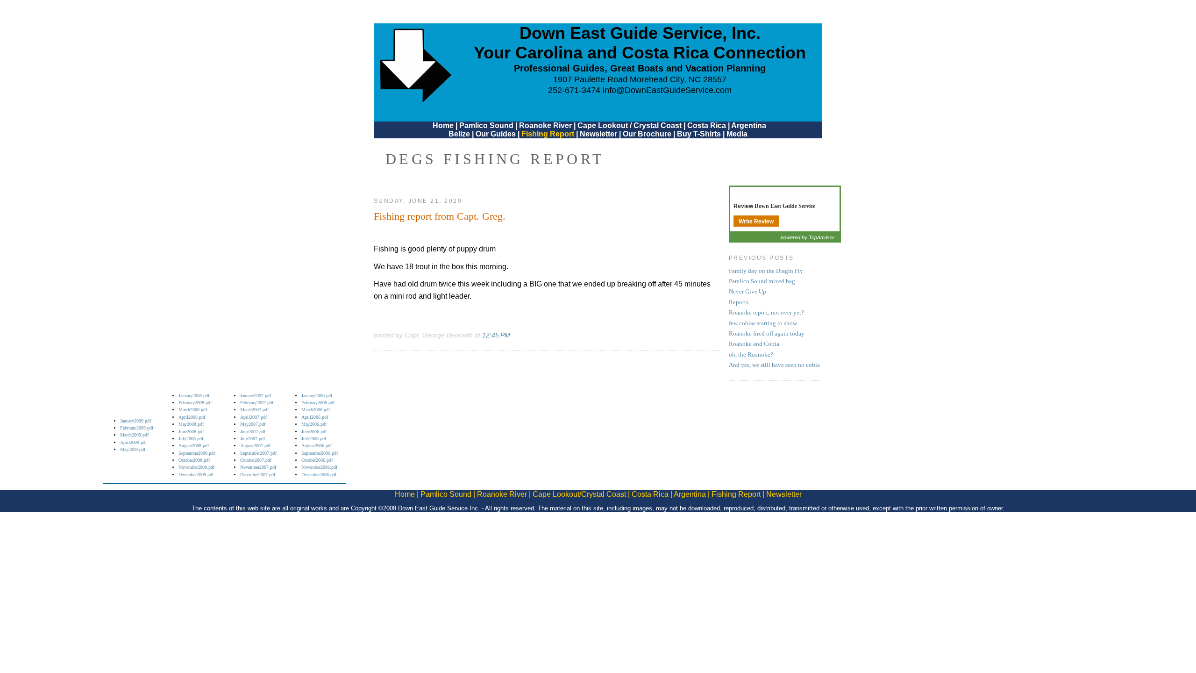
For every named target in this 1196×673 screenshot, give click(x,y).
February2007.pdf (256, 402)
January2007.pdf (255, 395)
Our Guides (496, 134)
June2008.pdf (191, 431)
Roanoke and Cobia (754, 344)
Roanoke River (545, 125)
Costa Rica (706, 125)
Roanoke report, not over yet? (766, 312)
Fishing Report (548, 134)
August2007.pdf (255, 445)
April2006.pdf (314, 417)
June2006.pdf (314, 431)
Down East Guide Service (785, 206)
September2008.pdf (196, 453)
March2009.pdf (134, 434)
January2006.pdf (316, 395)
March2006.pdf (315, 409)
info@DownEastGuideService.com (667, 90)
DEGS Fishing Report (495, 158)
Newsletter (598, 134)
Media (737, 134)
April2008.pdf (191, 417)
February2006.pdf (318, 402)
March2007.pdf (254, 409)
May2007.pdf (252, 424)
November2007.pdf (258, 467)
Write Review (756, 221)
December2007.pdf (257, 474)
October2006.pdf (317, 460)
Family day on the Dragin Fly (766, 271)
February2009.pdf (136, 427)
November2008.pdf (196, 467)
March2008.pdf (192, 409)
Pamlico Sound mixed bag (762, 281)
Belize (459, 134)
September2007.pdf (258, 453)
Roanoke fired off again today (766, 333)
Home (443, 125)
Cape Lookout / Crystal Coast (629, 125)
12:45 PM (496, 335)
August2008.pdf (193, 445)
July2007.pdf (252, 438)
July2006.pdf (313, 438)
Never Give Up (747, 291)
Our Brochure (647, 134)
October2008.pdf (194, 460)
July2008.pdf (190, 438)
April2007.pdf (253, 417)
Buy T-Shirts (699, 134)
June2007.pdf (252, 431)
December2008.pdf (196, 474)
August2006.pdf (316, 445)
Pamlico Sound (486, 125)
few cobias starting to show (763, 323)
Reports (738, 302)
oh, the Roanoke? (751, 354)
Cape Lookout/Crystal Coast (579, 494)
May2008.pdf (191, 424)
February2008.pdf (195, 402)
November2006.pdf (319, 467)
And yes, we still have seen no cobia (774, 365)
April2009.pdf (133, 442)
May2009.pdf (132, 449)
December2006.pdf (318, 474)
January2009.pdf (135, 420)
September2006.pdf (319, 453)
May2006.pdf (314, 424)
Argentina (748, 125)
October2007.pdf (255, 460)
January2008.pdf (193, 395)
